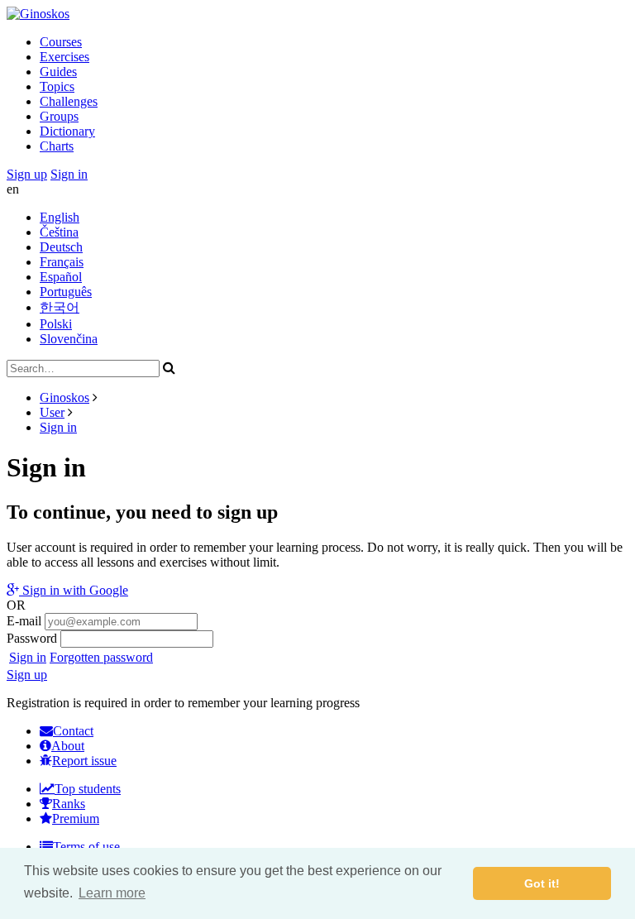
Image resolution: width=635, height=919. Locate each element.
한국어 (59, 307)
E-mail (24, 621)
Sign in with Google (73, 590)
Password (32, 638)
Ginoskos (64, 397)
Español (61, 277)
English (59, 217)
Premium (75, 818)
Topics (57, 86)
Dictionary (67, 131)
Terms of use (86, 847)
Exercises (64, 57)
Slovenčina (69, 339)
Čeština (59, 232)
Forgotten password (101, 657)
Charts (57, 146)
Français (62, 262)
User (52, 412)
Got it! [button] (542, 883)
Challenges (69, 101)
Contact (73, 731)
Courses (61, 42)
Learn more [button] (112, 893)
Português (66, 292)
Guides (58, 72)
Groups (59, 116)
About (67, 746)
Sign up (27, 174)
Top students (88, 789)
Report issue (84, 761)
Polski (56, 324)
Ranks (68, 804)
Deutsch (61, 247)
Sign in (69, 174)
